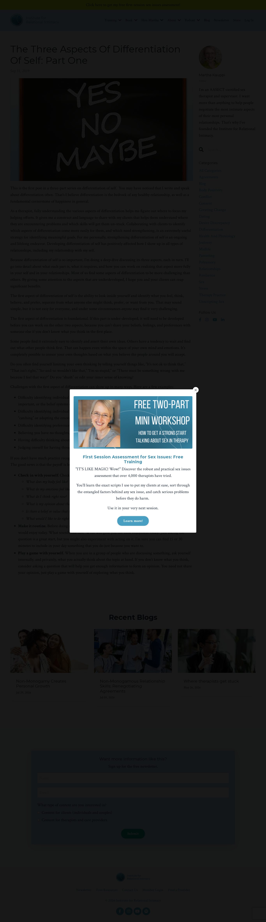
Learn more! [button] (133, 521)
